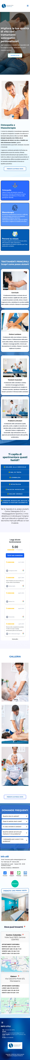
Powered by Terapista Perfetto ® (15, 1055)
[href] (15, 964)
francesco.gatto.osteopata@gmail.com (13, 1033)
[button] (27, 6)
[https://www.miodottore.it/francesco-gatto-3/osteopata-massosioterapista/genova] (15, 883)
